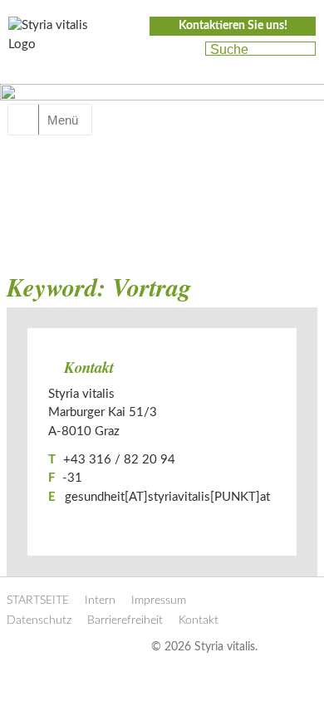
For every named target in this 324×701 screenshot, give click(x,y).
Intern (100, 600)
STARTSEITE (38, 600)
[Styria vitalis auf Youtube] (185, 49)
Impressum (158, 600)
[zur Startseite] (58, 40)
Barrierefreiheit (125, 620)
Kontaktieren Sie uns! (233, 26)
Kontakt (198, 620)
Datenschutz (39, 620)
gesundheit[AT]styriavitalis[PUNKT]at (167, 497)
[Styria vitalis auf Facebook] (156, 49)
